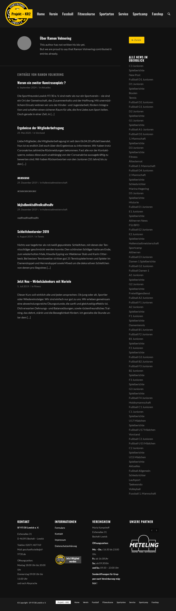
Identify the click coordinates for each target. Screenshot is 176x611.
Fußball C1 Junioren (141, 407)
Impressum (60, 539)
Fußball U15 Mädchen (142, 443)
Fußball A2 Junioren (141, 297)
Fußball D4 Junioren (141, 170)
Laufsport (134, 479)
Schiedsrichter (137, 184)
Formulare (60, 527)
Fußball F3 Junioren (141, 366)
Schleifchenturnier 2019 (33, 231)
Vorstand (40, 132)
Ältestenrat (135, 161)
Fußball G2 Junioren (141, 266)
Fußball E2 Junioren (141, 229)
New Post (134, 75)
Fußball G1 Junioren (141, 106)
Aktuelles (46, 87)
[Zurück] (152, 530)
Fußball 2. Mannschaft (142, 165)
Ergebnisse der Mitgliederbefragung (40, 127)
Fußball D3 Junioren (141, 134)
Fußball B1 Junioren (141, 329)
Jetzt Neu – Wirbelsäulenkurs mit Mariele (44, 281)
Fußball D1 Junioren (141, 79)
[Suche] (169, 14)
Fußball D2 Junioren (141, 102)
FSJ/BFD (134, 225)
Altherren (134, 252)
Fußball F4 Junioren (141, 397)
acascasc (23, 177)
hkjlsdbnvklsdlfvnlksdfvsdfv (35, 204)
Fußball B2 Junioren (141, 361)
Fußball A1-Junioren (141, 129)
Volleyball (135, 489)
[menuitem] (21, 14)
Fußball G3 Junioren (141, 357)
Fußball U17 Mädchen (142, 429)
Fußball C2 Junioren (141, 438)
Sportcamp (135, 247)
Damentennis (137, 325)
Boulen (133, 93)
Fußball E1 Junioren (141, 206)
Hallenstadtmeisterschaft (54, 182)
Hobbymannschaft (140, 402)
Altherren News (138, 220)
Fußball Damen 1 (139, 270)
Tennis (41, 236)
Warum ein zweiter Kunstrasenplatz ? (41, 82)
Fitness (37, 286)
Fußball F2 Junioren (141, 334)
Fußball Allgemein (139, 470)
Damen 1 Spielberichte (142, 261)
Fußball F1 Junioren (141, 302)
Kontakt (59, 533)
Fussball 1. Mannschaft (142, 493)
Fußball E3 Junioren (141, 256)
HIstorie (134, 202)
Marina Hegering (139, 188)
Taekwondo (135, 484)
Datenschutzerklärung (66, 546)
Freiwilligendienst (139, 293)
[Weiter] (157, 530)
